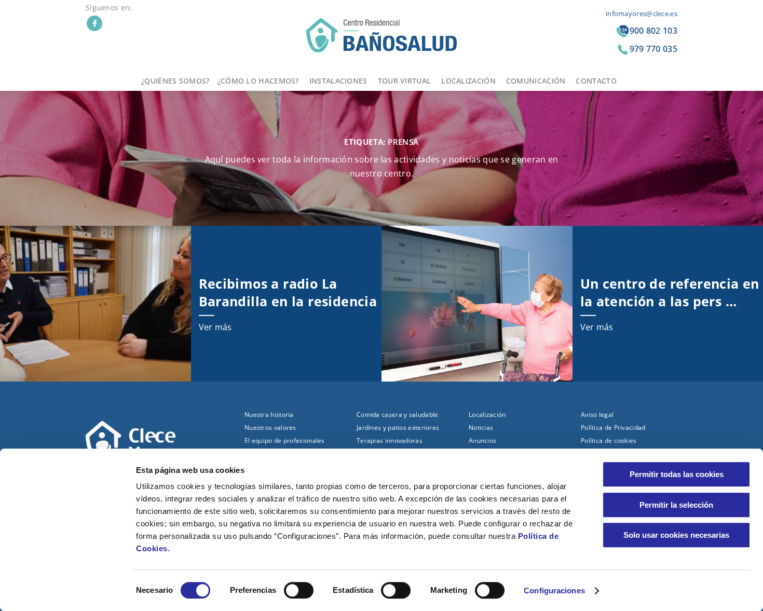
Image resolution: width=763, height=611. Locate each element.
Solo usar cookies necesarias (676, 535)
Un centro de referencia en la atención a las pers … (669, 291)
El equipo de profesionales (284, 440)
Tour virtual (404, 81)
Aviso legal (597, 414)
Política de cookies (609, 440)
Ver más (215, 327)
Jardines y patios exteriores (398, 427)
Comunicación (536, 81)
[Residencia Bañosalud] (381, 34)
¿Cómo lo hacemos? (258, 81)
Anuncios (482, 440)
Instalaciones (338, 81)
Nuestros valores (270, 427)
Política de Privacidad (613, 427)
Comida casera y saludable (398, 414)
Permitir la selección (676, 504)
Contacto (596, 81)
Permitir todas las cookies (677, 474)
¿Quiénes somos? (175, 81)
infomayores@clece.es (641, 13)
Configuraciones (554, 590)
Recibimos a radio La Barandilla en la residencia (288, 291)
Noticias (481, 427)
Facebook (94, 23)
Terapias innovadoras (390, 440)
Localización (468, 81)
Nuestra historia (269, 414)
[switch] (299, 590)
